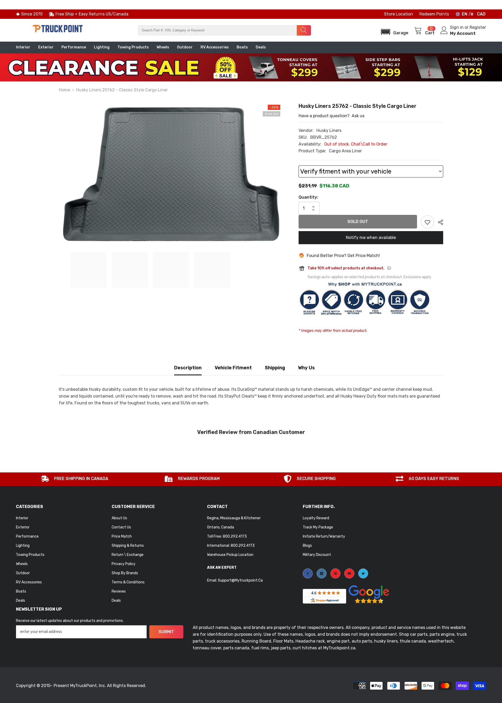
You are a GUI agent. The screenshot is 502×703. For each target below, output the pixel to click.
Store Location (398, 14)
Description (188, 368)
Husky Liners (328, 130)
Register (478, 27)
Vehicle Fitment (233, 368)
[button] (393, 30)
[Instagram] (322, 573)
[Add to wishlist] (427, 221)
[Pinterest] (335, 573)
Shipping (275, 368)
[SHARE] (438, 222)
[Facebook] (308, 573)
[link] (75, 479)
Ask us (358, 115)
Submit (166, 631)
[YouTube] (349, 573)
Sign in (457, 27)
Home (64, 89)
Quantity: (308, 197)
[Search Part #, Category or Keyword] (224, 30)
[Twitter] (363, 573)
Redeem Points (434, 14)
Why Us (306, 368)
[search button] (304, 30)
